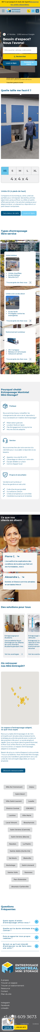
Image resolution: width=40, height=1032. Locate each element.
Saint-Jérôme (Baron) (20, 837)
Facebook (5, 1005)
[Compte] (28, 11)
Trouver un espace (9, 983)
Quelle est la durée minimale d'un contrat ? (19, 929)
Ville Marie (26, 815)
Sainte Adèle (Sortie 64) (20, 851)
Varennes (28, 872)
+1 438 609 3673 (20, 1016)
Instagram (5, 1003)
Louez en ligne (29, 213)
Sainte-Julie (13, 872)
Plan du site (6, 994)
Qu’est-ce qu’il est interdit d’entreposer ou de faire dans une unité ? (17, 946)
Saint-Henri (20, 794)
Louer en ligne (11, 63)
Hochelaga (10, 865)
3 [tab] (12, 598)
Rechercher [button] (21, 56)
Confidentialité (24, 1024)
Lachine (12, 815)
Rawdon (12, 844)
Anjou (31, 787)
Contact (4, 991)
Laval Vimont (11, 823)
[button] (21, 703)
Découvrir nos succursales (13, 770)
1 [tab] (5, 598)
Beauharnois (29, 823)
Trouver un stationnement (12, 986)
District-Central (12, 808)
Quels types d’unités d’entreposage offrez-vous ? (16, 922)
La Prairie (27, 844)
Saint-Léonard (28, 865)
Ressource (5, 988)
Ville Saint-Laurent (14, 801)
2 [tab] (9, 598)
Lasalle (31, 801)
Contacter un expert (29, 63)
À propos (5, 980)
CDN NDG (30, 808)
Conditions (36, 1024)
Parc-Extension (20, 879)
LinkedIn (5, 1008)
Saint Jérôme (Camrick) (20, 830)
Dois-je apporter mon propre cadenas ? (16, 937)
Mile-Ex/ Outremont (14, 787)
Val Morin (13, 858)
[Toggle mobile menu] (3, 11)
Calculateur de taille (11, 213)
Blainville (27, 858)
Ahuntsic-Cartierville (20, 887)
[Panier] (37, 11)
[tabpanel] (20, 575)
